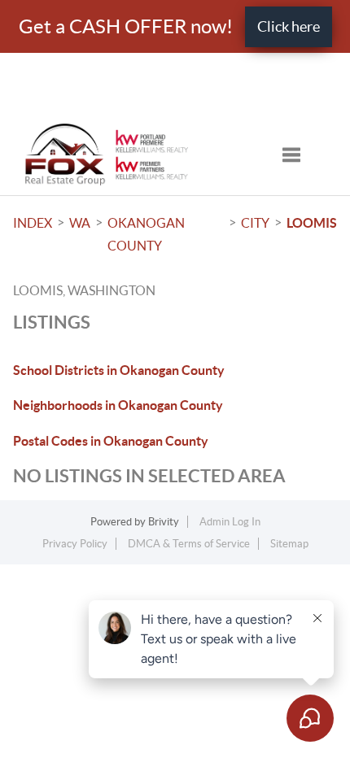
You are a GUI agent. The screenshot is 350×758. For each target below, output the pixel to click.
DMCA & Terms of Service (189, 544)
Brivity (163, 522)
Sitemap (289, 544)
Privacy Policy (74, 544)
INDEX (32, 223)
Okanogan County (146, 234)
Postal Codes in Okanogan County (110, 440)
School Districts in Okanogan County (119, 370)
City (255, 223)
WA (79, 223)
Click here (288, 26)
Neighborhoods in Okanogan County (118, 405)
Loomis (312, 223)
